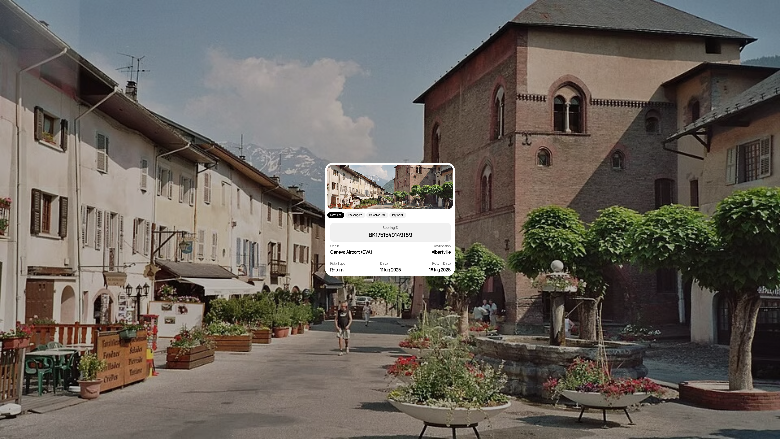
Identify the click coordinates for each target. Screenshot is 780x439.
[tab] (335, 215)
